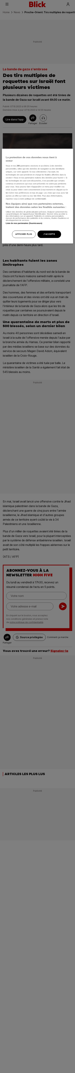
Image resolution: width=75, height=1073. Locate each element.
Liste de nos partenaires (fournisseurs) (24, 223)
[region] (37, 196)
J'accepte (49, 234)
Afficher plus (23, 234)
